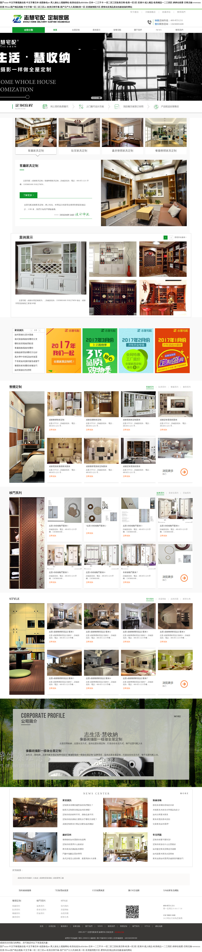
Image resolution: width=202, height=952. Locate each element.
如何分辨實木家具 (160, 814)
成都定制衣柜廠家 (25, 878)
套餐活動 (117, 30)
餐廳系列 (174, 387)
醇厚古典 (187, 599)
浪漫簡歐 (162, 599)
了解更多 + (28, 195)
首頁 (55, 30)
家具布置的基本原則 (161, 819)
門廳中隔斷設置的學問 (72, 854)
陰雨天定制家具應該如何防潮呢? (76, 810)
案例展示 (96, 30)
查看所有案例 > (180, 237)
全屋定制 (76, 30)
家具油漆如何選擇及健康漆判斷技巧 (168, 858)
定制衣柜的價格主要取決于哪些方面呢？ (80, 819)
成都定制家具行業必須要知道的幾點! (78, 824)
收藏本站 (166, 12)
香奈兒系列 (173, 493)
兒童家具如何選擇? (161, 824)
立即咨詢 (52, 430)
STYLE (147, 926)
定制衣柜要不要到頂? (162, 839)
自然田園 (174, 599)
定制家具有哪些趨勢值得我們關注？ (78, 805)
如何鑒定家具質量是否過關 (164, 849)
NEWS (158, 30)
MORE (177, 716)
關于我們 (138, 30)
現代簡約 (150, 599)
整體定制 (123, 926)
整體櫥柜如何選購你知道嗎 (74, 839)
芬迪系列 (187, 493)
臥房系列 (162, 387)
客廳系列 (150, 387)
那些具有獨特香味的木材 (163, 805)
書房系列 (187, 387)
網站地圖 (158, 926)
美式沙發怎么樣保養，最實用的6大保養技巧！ (81, 858)
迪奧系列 (160, 493)
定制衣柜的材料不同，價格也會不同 (78, 814)
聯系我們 (181, 12)
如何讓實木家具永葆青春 (163, 854)
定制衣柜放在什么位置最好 (164, 844)
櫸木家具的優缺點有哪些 (73, 849)
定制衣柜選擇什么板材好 (73, 844)
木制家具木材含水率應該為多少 (166, 810)
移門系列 (135, 926)
